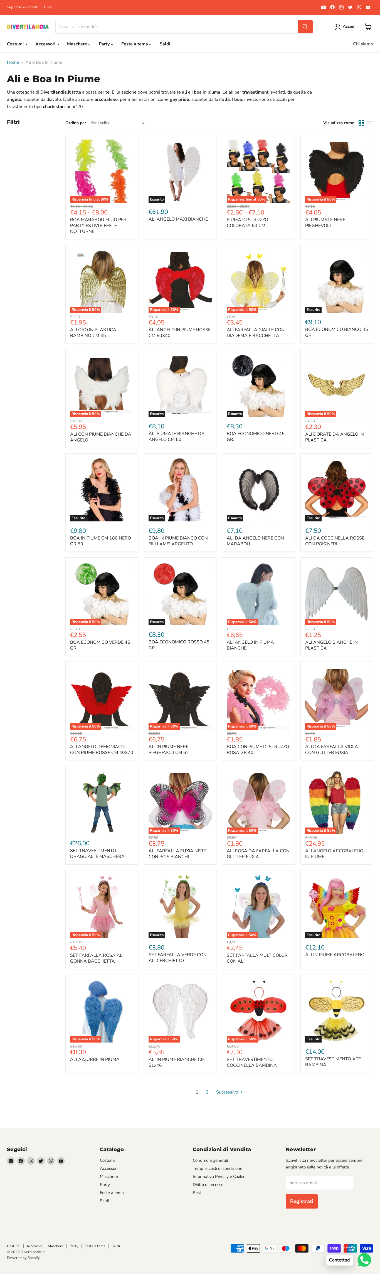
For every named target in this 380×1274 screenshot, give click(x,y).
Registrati (301, 1201)
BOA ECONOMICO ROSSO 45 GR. (179, 645)
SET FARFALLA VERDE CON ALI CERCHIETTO (178, 958)
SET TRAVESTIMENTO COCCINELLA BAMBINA (252, 1062)
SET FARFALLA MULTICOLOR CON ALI (257, 958)
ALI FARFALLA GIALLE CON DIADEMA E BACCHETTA (256, 333)
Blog (48, 7)
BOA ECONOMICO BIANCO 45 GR (336, 332)
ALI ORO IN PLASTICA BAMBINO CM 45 (93, 333)
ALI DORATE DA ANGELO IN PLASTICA (334, 437)
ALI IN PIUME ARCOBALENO (334, 955)
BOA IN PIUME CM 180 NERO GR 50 (100, 541)
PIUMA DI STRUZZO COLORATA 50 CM (247, 223)
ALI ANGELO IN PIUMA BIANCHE (250, 645)
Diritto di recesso (208, 1184)
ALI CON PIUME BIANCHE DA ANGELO (100, 437)
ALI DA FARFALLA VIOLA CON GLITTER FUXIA (331, 750)
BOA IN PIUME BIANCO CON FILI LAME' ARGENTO (178, 541)
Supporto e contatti (22, 7)
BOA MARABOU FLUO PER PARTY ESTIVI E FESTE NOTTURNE (98, 226)
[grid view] (361, 123)
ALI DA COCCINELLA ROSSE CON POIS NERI (334, 541)
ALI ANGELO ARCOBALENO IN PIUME (334, 854)
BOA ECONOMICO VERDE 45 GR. (100, 645)
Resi (197, 1192)
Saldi (165, 44)
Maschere (77, 44)
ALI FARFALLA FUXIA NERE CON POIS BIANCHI (177, 854)
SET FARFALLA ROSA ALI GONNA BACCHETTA (97, 958)
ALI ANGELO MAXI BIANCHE (178, 219)
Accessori (45, 44)
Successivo (227, 1092)
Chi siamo (363, 44)
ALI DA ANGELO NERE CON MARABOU (255, 541)
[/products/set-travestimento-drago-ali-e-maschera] (102, 802)
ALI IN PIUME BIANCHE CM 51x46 (177, 1062)
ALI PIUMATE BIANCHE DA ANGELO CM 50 (177, 437)
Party (105, 44)
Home (13, 62)
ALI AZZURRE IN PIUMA (95, 1059)
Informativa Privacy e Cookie (219, 1176)
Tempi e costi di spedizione (217, 1168)
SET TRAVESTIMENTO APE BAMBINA (333, 1062)
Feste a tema (135, 44)
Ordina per (75, 123)
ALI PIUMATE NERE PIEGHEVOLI (325, 223)
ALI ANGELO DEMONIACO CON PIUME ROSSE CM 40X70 (101, 750)
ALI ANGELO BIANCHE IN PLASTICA (331, 645)
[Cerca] (305, 26)
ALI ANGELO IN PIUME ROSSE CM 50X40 (180, 333)
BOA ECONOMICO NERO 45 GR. (256, 437)
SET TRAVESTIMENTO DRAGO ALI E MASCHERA (97, 854)
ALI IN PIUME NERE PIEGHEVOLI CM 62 (169, 750)
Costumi (16, 44)
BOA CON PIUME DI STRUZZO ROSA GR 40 (258, 750)
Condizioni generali (210, 1160)
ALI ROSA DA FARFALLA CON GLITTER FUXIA (258, 854)
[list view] (369, 123)
